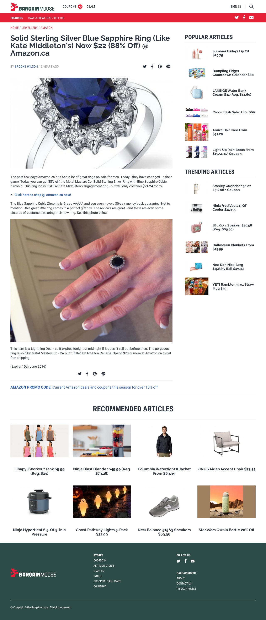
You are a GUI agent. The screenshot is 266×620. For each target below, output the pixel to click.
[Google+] (168, 66)
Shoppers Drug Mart (107, 581)
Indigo (98, 576)
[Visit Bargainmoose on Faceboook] (244, 17)
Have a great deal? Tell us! (46, 18)
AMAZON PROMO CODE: (31, 387)
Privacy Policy (186, 588)
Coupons (69, 7)
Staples (99, 570)
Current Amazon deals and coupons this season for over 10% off (105, 387)
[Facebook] (152, 66)
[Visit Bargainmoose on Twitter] (237, 17)
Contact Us (184, 583)
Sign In (236, 7)
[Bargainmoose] (32, 6)
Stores (98, 555)
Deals (91, 7)
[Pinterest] (160, 66)
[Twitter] (144, 66)
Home (14, 28)
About (181, 578)
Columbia (100, 586)
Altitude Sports (104, 565)
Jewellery (30, 28)
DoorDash (100, 560)
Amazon (47, 28)
